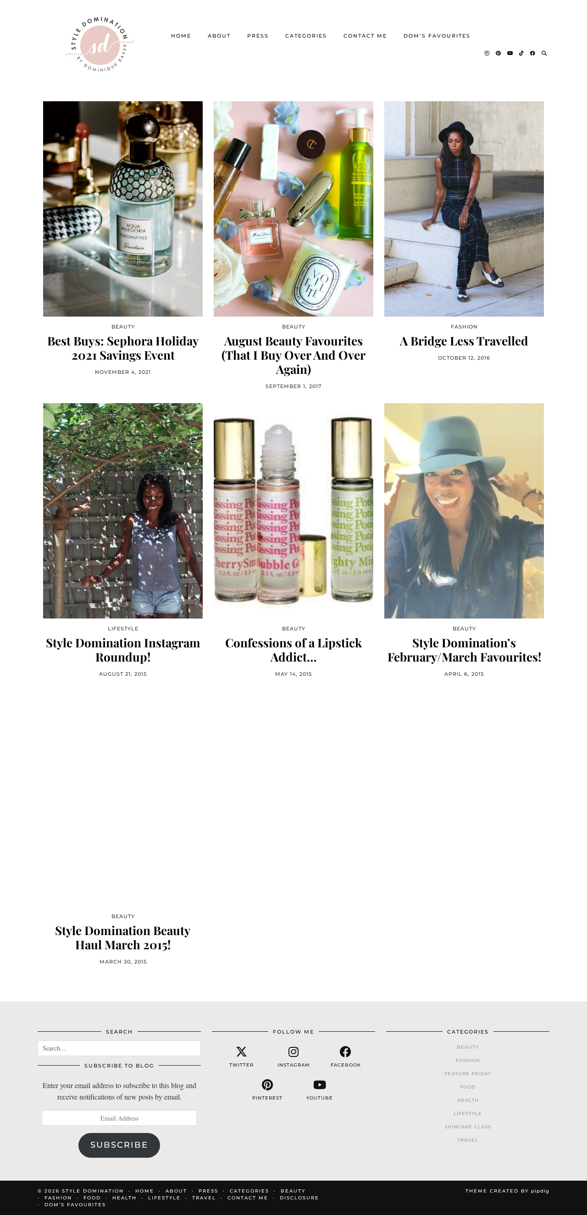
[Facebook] (533, 53)
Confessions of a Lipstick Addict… (293, 649)
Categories (306, 36)
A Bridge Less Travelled (464, 341)
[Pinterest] (499, 53)
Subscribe (119, 1145)
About (219, 36)
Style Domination (93, 1191)
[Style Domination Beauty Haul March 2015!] (123, 798)
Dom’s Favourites (437, 36)
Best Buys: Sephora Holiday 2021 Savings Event (123, 348)
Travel (467, 1140)
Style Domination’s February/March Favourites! (464, 649)
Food (468, 1087)
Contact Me (365, 36)
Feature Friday (467, 1074)
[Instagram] (487, 53)
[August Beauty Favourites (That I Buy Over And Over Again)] (293, 208)
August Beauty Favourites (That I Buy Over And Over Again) (293, 355)
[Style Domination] (99, 44)
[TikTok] (522, 53)
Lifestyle (468, 1113)
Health (468, 1100)
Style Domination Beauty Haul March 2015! (123, 937)
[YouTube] (510, 53)
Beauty (468, 1047)
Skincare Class (468, 1127)
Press (258, 36)
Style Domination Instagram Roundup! (123, 649)
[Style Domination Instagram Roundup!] (123, 510)
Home (181, 36)
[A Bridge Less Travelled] (464, 208)
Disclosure (299, 1198)
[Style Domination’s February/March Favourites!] (464, 510)
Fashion (468, 1060)
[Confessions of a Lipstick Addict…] (293, 510)
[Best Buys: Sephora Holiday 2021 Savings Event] (123, 208)
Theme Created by (507, 1191)
